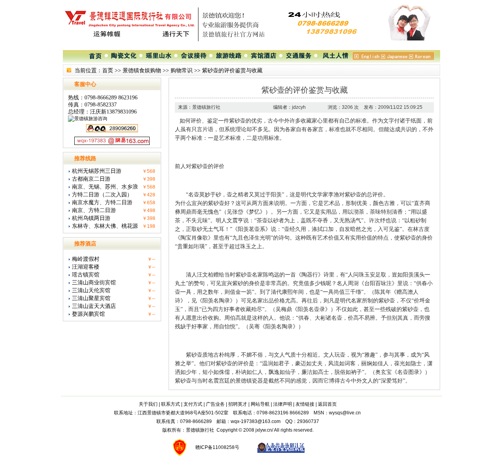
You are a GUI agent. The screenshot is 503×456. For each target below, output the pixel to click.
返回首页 (327, 404)
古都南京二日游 (91, 179)
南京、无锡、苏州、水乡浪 (105, 187)
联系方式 (170, 404)
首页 (107, 70)
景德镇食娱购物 (142, 70)
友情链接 (305, 404)
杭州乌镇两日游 (91, 218)
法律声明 (282, 404)
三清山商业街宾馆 (94, 283)
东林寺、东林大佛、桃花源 (105, 226)
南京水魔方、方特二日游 (102, 202)
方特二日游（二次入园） (102, 195)
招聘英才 (237, 404)
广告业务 (215, 404)
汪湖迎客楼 (85, 267)
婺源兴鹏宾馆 (88, 314)
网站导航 (260, 404)
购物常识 (182, 70)
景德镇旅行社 (200, 430)
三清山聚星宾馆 (91, 298)
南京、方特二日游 (94, 210)
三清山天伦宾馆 (91, 290)
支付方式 (193, 404)
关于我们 (148, 404)
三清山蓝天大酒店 (94, 306)
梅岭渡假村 (85, 259)
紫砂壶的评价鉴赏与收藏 (232, 70)
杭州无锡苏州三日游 (96, 171)
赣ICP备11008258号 (217, 447)
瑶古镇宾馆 (85, 275)
